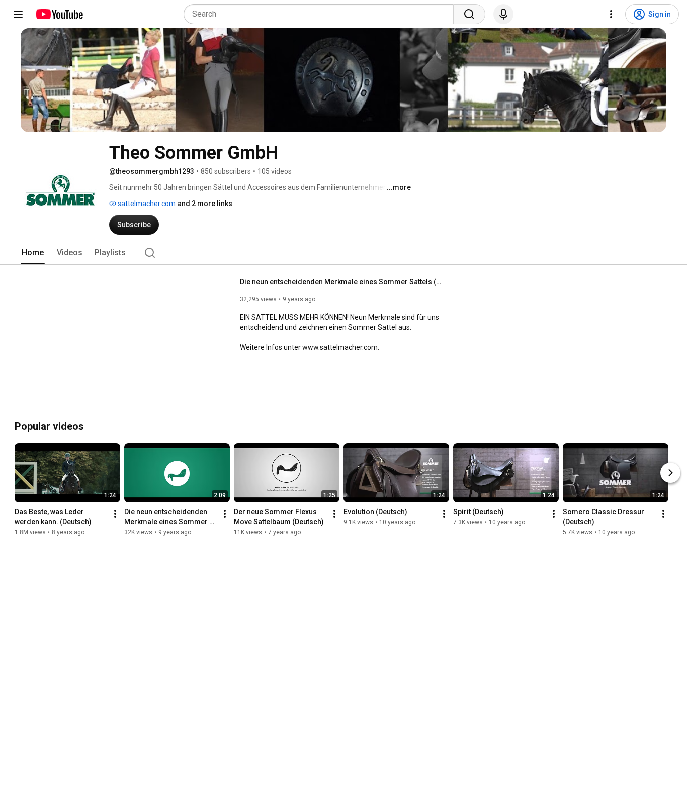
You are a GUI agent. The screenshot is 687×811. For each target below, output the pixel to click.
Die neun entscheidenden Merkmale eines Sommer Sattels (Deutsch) (341, 282)
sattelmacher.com (146, 203)
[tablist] (343, 253)
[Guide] (18, 14)
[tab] (33, 253)
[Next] (670, 473)
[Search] (469, 14)
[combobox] (321, 14)
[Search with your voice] (503, 14)
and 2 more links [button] (205, 203)
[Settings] (611, 14)
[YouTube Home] (59, 14)
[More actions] (115, 513)
